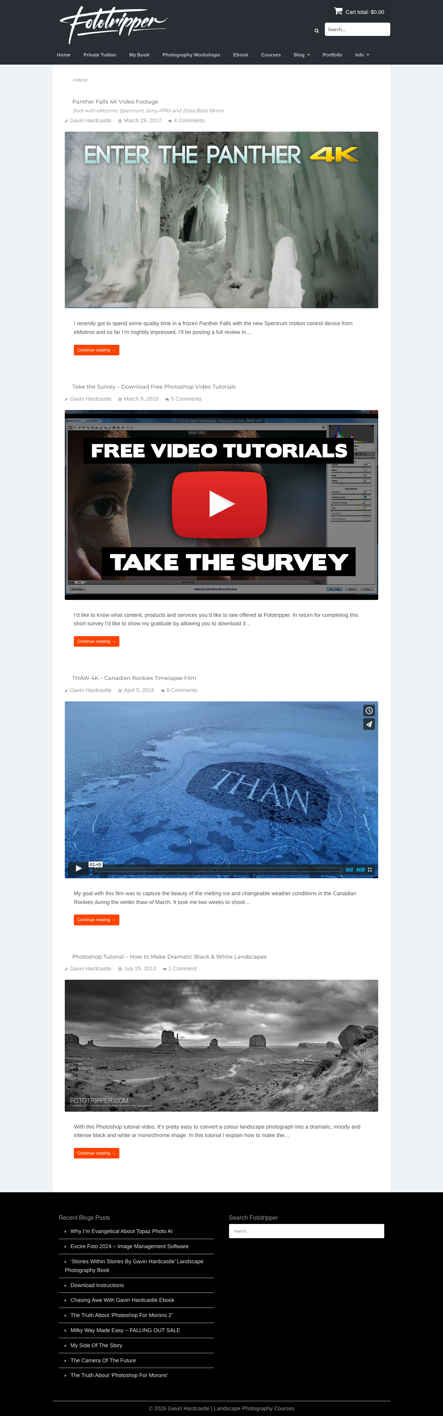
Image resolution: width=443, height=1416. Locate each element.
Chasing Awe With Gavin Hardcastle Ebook (122, 1300)
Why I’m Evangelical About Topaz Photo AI (122, 1231)
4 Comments (189, 120)
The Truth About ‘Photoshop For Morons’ (119, 1375)
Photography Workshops (191, 54)
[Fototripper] (113, 40)
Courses (271, 54)
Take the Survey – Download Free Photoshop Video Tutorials (154, 386)
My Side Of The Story (96, 1345)
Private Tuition (99, 54)
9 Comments (182, 690)
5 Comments (186, 399)
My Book (139, 54)
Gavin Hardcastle (91, 120)
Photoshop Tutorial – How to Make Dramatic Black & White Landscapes (169, 956)
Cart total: (364, 12)
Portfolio (332, 54)
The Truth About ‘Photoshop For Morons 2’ (122, 1315)
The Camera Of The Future (103, 1360)
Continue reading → (96, 350)
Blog (299, 54)
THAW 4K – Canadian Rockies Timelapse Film (134, 678)
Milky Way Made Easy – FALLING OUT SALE (125, 1330)
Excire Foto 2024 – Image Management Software (130, 1246)
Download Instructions (97, 1285)
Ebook (240, 54)
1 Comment (182, 969)
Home (64, 54)
